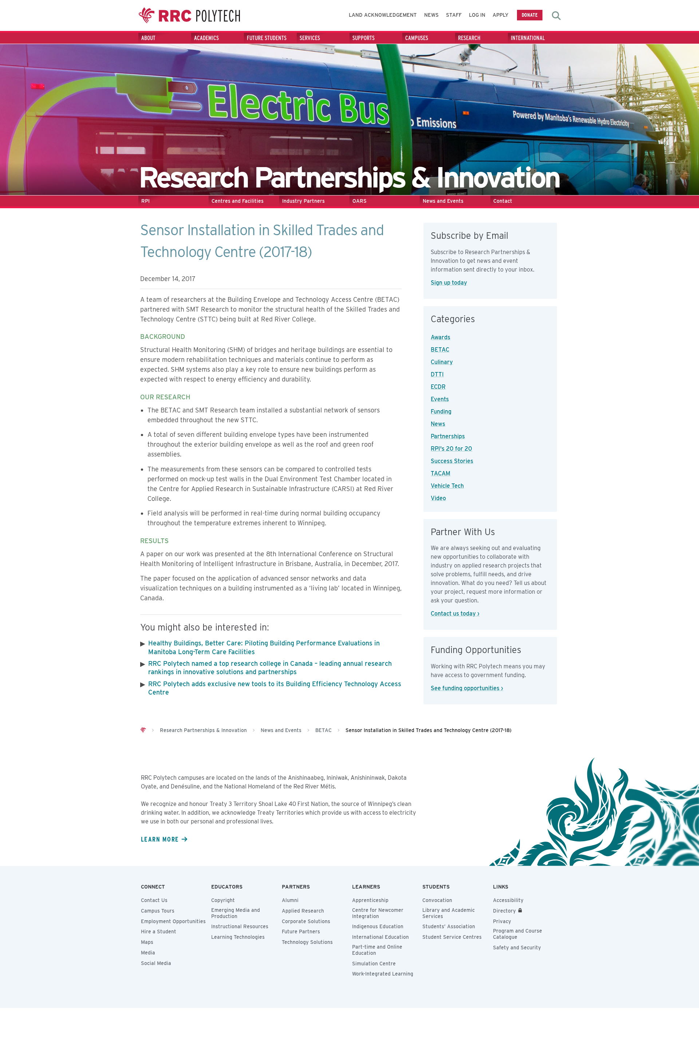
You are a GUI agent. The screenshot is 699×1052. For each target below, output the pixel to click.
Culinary (442, 362)
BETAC (440, 349)
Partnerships (448, 436)
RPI (145, 201)
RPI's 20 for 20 (451, 448)
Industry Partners (303, 201)
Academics (206, 38)
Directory (504, 911)
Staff (454, 14)
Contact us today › (455, 613)
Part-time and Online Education (377, 950)
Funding (441, 411)
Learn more (160, 839)
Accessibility (508, 900)
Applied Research (303, 911)
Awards (440, 337)
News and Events (443, 201)
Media (148, 953)
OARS (359, 201)
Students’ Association (448, 926)
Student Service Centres (452, 937)
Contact (502, 201)
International (528, 38)
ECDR (438, 386)
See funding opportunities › (467, 688)
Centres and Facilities (238, 201)
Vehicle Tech (447, 485)
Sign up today (449, 282)
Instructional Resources (239, 926)
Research (469, 38)
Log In (477, 14)
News (431, 14)
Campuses (416, 38)
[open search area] (556, 15)
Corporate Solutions (306, 921)
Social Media (156, 963)
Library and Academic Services (448, 913)
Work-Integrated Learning (382, 974)
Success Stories (452, 461)
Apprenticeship (370, 900)
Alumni (290, 900)
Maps (147, 942)
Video (438, 498)
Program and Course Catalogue (517, 934)
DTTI (437, 374)
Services (310, 38)
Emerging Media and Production (235, 913)
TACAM (440, 473)
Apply (501, 14)
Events (440, 399)
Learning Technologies (238, 937)
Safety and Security (517, 947)
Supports (363, 38)
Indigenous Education (377, 926)
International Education (380, 937)
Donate (530, 14)
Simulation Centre (374, 963)
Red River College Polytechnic (189, 15)
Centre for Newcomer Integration (377, 913)
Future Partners (301, 931)
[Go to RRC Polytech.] (143, 730)
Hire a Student (158, 931)
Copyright (223, 900)
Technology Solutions (307, 942)
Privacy (502, 921)
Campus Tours (157, 911)
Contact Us (154, 900)
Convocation (437, 900)
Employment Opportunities (173, 921)
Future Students (267, 38)
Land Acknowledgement (383, 14)
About (148, 38)
